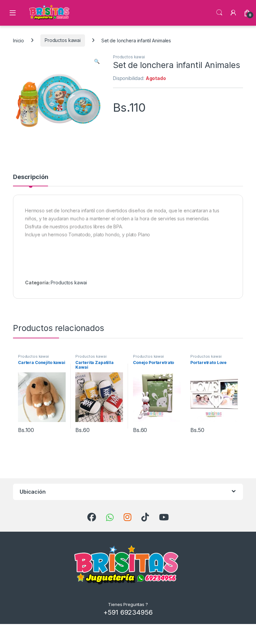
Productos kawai (63, 40)
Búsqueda (219, 12)
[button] (97, 61)
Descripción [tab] (30, 177)
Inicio (18, 40)
